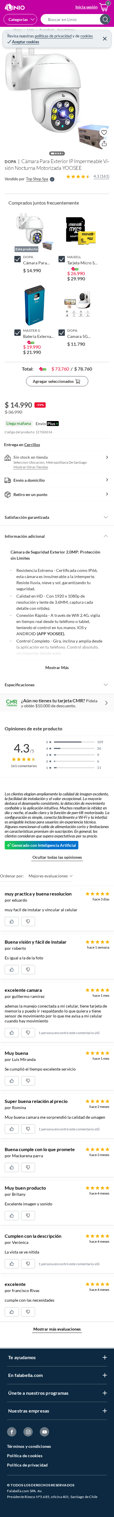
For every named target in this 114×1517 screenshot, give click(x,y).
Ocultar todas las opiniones (57, 857)
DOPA (10, 161)
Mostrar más (57, 667)
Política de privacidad (27, 1464)
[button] (77, 19)
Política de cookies (24, 1455)
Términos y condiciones (29, 1446)
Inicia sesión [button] (86, 6)
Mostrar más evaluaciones (57, 1328)
